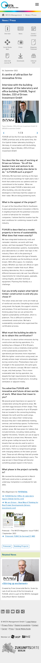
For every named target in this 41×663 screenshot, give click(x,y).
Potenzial (7, 546)
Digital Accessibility (22, 625)
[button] (2, 611)
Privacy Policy (7, 625)
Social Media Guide (23, 629)
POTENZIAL (22, 492)
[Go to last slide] (4, 133)
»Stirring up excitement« (15, 584)
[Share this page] (22, 611)
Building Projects (21, 546)
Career (4, 629)
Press (11, 629)
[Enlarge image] (20, 112)
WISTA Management (13, 15)
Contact (35, 625)
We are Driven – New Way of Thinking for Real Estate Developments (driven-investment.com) (20, 505)
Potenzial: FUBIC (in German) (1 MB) (20, 536)
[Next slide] (37, 133)
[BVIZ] (26, 637)
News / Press (30, 15)
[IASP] (15, 637)
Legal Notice (31, 622)
